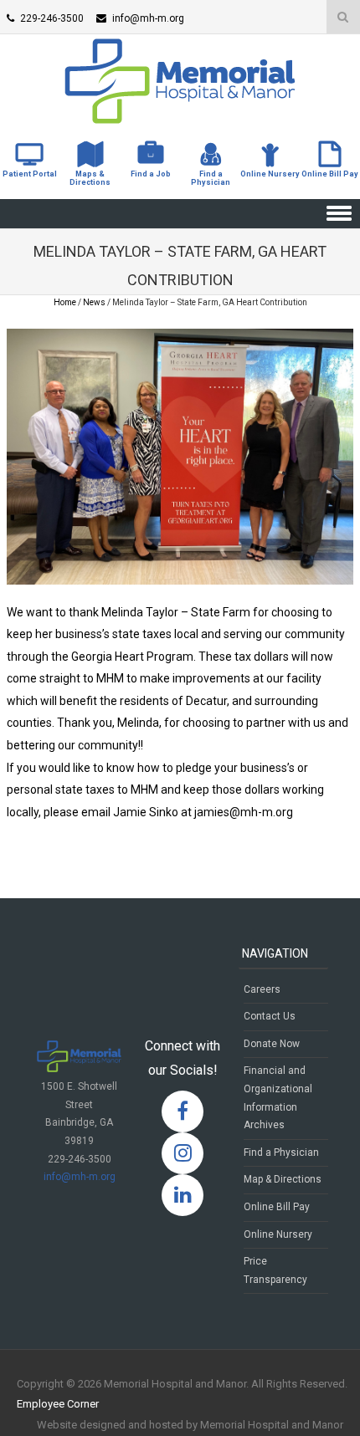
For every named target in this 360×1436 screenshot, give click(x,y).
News (94, 302)
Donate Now (272, 1044)
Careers (262, 989)
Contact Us (270, 1016)
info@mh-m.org (80, 1177)
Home (65, 302)
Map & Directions (282, 1179)
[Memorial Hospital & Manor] (180, 119)
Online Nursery (278, 1234)
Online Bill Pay (277, 1207)
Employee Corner (58, 1404)
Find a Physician (281, 1152)
